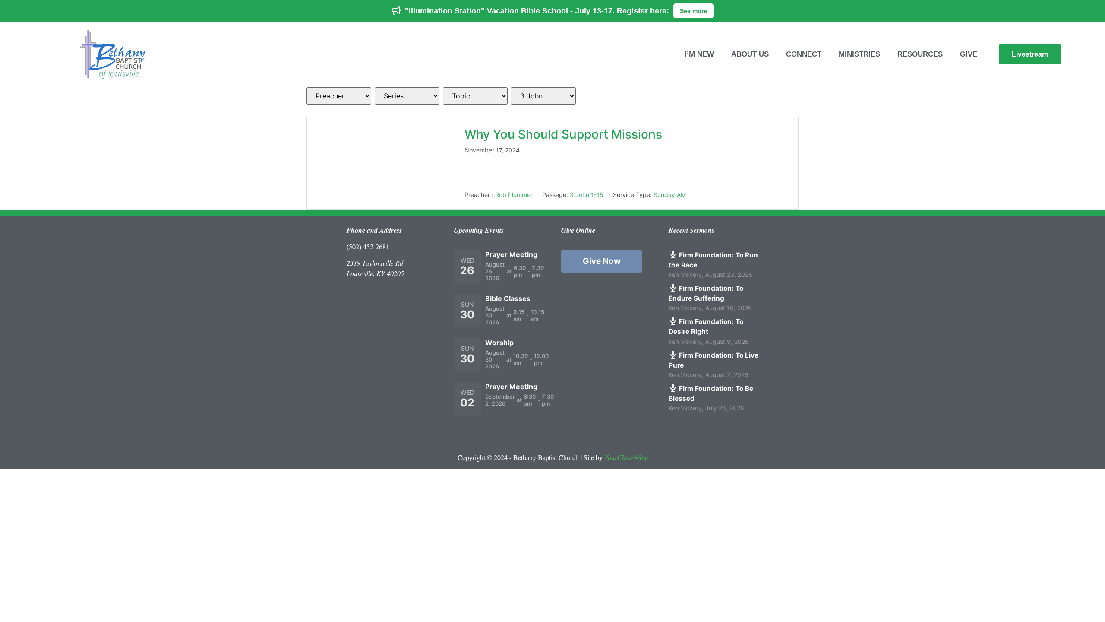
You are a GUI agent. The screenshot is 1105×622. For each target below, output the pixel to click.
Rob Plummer (514, 194)
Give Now (602, 261)
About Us (750, 54)
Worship (499, 342)
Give (968, 54)
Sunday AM (670, 194)
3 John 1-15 (586, 194)
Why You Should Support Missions (563, 134)
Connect (803, 54)
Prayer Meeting (511, 254)
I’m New (699, 54)
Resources (920, 54)
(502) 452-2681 (368, 246)
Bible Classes (507, 298)
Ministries (859, 54)
